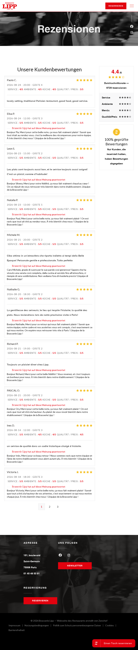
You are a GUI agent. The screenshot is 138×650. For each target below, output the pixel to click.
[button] (131, 6)
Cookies (111, 626)
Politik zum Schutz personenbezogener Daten (79, 626)
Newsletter (75, 565)
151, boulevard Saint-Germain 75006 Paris (32, 561)
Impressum (17, 626)
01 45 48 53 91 (32, 573)
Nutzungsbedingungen (39, 626)
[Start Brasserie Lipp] (10, 6)
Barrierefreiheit (17, 631)
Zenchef (102, 620)
